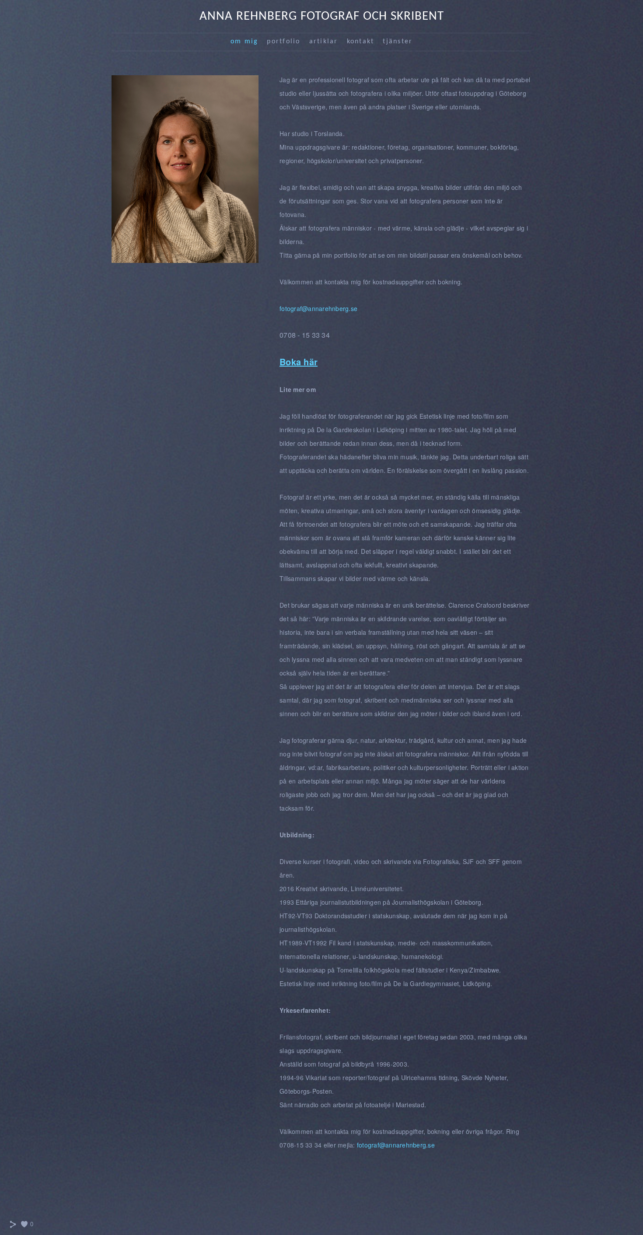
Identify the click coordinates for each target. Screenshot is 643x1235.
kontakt (360, 41)
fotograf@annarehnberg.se (318, 308)
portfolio (283, 41)
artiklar (323, 41)
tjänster (397, 41)
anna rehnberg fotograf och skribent (321, 16)
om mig (245, 41)
